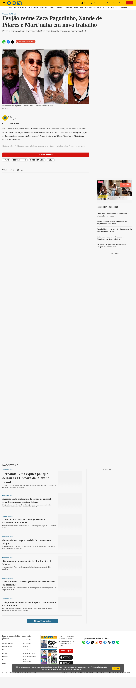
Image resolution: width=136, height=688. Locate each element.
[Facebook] (88, 642)
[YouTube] (100, 642)
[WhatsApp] (83, 642)
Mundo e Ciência (86, 8)
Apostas (106, 8)
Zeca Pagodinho (19, 160)
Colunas (60, 8)
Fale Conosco (100, 672)
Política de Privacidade (27, 660)
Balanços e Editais (29, 653)
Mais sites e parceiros (30, 650)
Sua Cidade (97, 8)
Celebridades (9, 14)
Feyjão (6, 160)
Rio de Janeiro (33, 8)
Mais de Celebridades (42, 621)
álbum (50, 160)
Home (10, 8)
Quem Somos (111, 672)
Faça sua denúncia (119, 3)
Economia (68, 8)
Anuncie (65, 672)
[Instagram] (96, 642)
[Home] (14, 4)
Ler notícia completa (45, 155)
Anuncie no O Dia (105, 3)
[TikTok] (109, 642)
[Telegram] (105, 642)
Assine (129, 3)
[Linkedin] (113, 642)
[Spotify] (117, 642)
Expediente (90, 672)
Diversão (43, 8)
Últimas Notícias (20, 8)
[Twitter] (92, 642)
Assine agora (66, 651)
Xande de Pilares (37, 160)
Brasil (76, 8)
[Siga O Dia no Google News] (25, 42)
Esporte (52, 8)
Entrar (86, 3)
